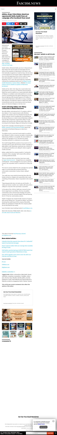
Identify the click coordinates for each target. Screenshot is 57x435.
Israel (9, 279)
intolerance (5, 279)
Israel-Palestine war (17, 279)
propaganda (15, 281)
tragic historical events (9, 160)
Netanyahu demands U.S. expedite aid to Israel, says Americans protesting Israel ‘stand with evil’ (46, 155)
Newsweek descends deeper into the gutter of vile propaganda (46, 136)
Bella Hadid (24, 274)
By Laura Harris (46, 60)
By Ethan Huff (46, 103)
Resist (21, 281)
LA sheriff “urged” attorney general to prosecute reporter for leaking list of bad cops (47, 115)
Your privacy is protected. (7, 303)
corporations (17, 276)
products (9, 281)
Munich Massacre (26, 279)
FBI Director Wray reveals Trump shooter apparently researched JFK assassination (47, 122)
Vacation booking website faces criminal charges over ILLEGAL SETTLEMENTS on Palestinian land (46, 142)
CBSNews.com (5, 264)
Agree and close (43, 427)
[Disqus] (17, 360)
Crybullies (23, 276)
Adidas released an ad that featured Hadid (13, 127)
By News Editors (47, 137)
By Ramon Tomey (47, 124)
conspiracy (10, 276)
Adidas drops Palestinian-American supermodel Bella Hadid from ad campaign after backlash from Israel (46, 129)
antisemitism (17, 274)
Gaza (10, 278)
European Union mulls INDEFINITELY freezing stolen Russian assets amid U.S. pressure (46, 148)
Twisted (25, 281)
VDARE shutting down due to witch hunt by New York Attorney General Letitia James (47, 161)
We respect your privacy (21, 426)
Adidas (12, 274)
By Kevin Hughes (47, 132)
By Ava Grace (46, 144)
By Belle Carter (46, 69)
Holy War (15, 278)
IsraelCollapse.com (27, 208)
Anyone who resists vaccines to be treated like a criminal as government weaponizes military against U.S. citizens (46, 100)
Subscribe (50, 433)
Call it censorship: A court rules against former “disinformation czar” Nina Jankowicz (46, 168)
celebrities (4, 276)
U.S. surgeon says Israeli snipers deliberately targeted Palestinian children (46, 181)
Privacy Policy (28, 430)
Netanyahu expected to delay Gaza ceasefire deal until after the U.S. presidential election (46, 87)
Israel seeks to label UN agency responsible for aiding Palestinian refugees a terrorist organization (46, 93)
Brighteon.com (7, 235)
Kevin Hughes (13, 20)
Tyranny (30, 281)
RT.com (4, 261)
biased (29, 274)
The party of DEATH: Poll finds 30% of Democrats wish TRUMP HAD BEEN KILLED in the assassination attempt (46, 188)
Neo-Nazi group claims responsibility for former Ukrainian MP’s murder (47, 80)
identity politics (21, 278)
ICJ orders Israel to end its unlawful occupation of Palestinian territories (16, 84)
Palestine (4, 281)
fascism (7, 278)
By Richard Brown (47, 82)
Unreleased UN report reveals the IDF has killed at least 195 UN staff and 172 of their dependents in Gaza (47, 73)
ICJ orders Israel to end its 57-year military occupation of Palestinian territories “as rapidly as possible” (46, 58)
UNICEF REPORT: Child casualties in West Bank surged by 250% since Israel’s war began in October (47, 174)
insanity (28, 278)
